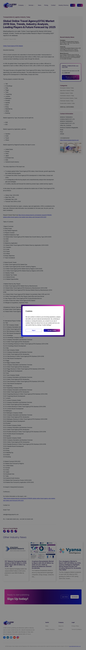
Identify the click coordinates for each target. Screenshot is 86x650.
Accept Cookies (52, 330)
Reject (33, 330)
